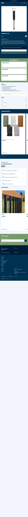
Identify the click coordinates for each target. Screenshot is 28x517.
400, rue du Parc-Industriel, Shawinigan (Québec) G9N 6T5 (4, 249)
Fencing (2, 258)
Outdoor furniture (3, 262)
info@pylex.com (16, 252)
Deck (2, 259)
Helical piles (2, 257)
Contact (15, 268)
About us (2, 270)
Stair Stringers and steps (4, 260)
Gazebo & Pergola (3, 261)
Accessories (2, 263)
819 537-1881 (16, 248)
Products (2, 265)
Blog (15, 270)
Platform (2, 264)
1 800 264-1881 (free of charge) (5, 252)
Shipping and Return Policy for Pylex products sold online (20, 273)
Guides (2, 269)
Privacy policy (16, 271)
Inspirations (2, 268)
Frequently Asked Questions (18, 269)
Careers (2, 271)
